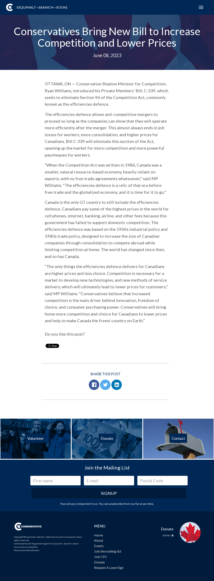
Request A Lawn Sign (109, 567)
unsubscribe (116, 503)
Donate (99, 562)
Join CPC (100, 557)
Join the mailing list (107, 551)
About (98, 540)
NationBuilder (32, 550)
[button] (94, 385)
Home (98, 535)
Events (99, 546)
